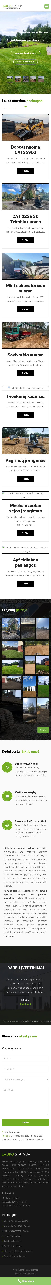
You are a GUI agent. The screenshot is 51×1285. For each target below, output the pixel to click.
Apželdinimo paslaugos (25, 562)
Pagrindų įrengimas (25, 460)
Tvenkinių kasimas (25, 396)
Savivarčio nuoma (26, 354)
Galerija (43, 730)
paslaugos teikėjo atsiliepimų (41, 1021)
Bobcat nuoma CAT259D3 (25, 149)
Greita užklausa (25, 61)
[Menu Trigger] (46, 6)
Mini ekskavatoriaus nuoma (17, 1231)
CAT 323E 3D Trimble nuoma (25, 219)
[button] (11, 628)
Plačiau (25, 171)
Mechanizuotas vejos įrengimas (25, 508)
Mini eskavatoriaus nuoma (25, 288)
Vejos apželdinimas (25, 53)
